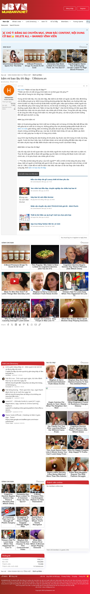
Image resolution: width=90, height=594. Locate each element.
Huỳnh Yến (35, 217)
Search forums (14, 25)
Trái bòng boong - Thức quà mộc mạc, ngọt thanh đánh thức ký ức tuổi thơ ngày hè (24, 391)
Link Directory (31, 21)
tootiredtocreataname (38, 226)
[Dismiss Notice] (87, 30)
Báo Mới (21, 89)
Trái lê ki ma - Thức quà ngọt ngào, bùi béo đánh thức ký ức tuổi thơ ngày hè (23, 379)
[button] (22, 21)
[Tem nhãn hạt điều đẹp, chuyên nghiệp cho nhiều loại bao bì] (24, 191)
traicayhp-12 (9, 387)
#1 (87, 86)
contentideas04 (37, 182)
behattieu (6, 82)
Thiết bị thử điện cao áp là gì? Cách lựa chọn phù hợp (51, 215)
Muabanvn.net (50, 590)
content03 (35, 191)
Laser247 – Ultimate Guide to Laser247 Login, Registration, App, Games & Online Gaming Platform (22, 403)
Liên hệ (42, 576)
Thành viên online (54, 482)
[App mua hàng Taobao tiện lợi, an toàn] (24, 227)
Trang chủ (82, 576)
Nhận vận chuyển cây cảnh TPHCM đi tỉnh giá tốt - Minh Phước (54, 206)
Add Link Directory (10, 363)
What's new (16, 21)
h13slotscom (38, 566)
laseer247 (8, 412)
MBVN (5, 576)
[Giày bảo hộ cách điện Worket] (24, 200)
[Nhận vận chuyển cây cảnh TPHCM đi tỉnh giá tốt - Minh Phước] (24, 209)
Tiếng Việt (14, 576)
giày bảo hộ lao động (38, 199)
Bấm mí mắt (22, 129)
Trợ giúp (74, 576)
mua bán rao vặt (38, 580)
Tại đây (72, 585)
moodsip (8, 375)
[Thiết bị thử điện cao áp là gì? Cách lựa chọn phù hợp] (24, 218)
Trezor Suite (9, 423)
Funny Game (78, 21)
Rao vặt (6, 21)
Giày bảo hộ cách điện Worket (42, 197)
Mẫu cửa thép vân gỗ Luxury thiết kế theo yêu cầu (50, 179)
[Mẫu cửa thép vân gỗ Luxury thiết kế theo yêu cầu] (24, 182)
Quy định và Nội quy (53, 576)
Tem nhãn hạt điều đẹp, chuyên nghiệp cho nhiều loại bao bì (53, 188)
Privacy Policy (65, 576)
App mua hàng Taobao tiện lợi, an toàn (45, 224)
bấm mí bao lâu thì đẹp (37, 168)
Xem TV (44, 21)
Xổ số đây (54, 21)
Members (64, 21)
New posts (4, 25)
